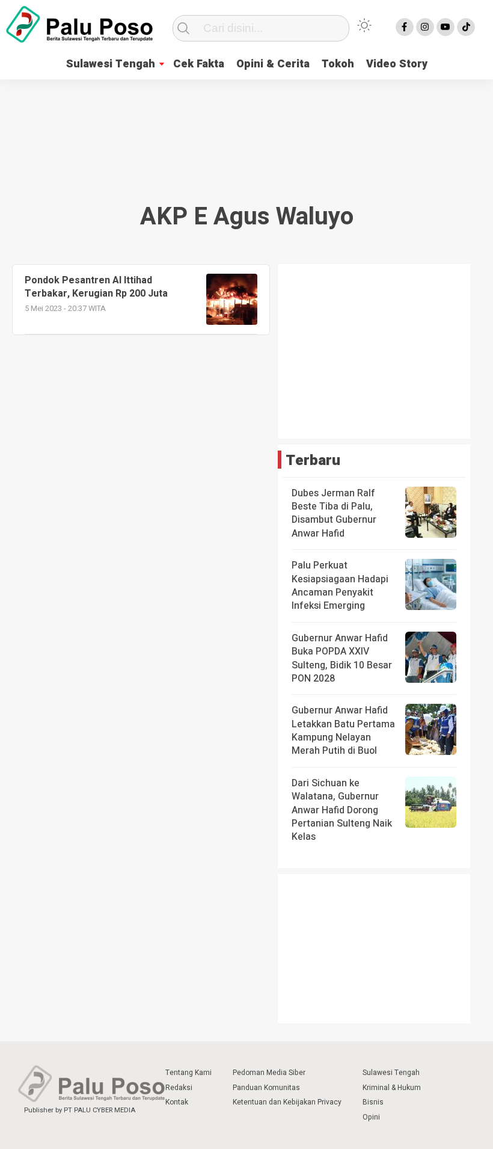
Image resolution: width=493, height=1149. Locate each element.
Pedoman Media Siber (269, 1072)
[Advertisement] (246, 127)
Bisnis (373, 1102)
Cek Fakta (198, 64)
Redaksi (178, 1087)
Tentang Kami (188, 1072)
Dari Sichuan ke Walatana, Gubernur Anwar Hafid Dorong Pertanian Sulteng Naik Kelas (342, 810)
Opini (371, 1117)
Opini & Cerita (273, 64)
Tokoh (338, 64)
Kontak (176, 1102)
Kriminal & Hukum (392, 1087)
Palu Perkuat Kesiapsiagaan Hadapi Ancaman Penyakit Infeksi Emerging (340, 585)
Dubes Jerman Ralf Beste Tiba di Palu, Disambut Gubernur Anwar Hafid (334, 513)
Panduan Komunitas (266, 1087)
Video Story (396, 64)
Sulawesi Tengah (110, 64)
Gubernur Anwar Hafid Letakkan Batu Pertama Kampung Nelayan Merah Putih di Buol (343, 730)
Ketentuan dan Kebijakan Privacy (287, 1102)
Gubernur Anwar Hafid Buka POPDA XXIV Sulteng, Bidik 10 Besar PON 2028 (342, 658)
